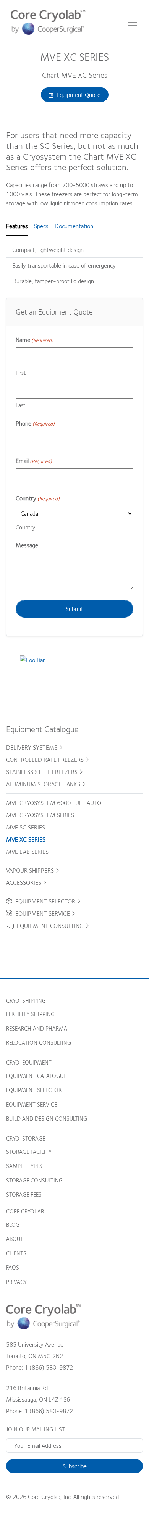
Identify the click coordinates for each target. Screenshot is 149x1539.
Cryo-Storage (25, 1138)
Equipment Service (41, 913)
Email (34, 461)
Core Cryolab (25, 1211)
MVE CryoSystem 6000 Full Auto (53, 803)
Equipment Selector (44, 901)
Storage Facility (29, 1151)
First (21, 372)
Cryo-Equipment (29, 1062)
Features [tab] (17, 226)
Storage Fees (24, 1194)
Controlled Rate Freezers (45, 759)
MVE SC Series (25, 827)
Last (21, 405)
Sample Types (24, 1166)
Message (27, 545)
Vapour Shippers (30, 870)
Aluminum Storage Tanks (44, 784)
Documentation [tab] (74, 226)
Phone (35, 423)
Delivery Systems (32, 747)
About (14, 1238)
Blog (12, 1224)
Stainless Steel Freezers (42, 772)
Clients (16, 1253)
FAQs (12, 1267)
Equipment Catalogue (36, 1075)
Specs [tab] (41, 226)
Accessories (24, 882)
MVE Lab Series (27, 851)
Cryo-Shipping (26, 1000)
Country (25, 527)
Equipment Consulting (49, 925)
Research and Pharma (36, 1028)
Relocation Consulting (38, 1042)
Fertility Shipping (30, 1014)
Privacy (16, 1282)
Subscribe (75, 1466)
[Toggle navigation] (132, 22)
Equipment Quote (76, 94)
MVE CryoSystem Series (40, 815)
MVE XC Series (25, 839)
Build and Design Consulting (46, 1118)
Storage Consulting (34, 1180)
